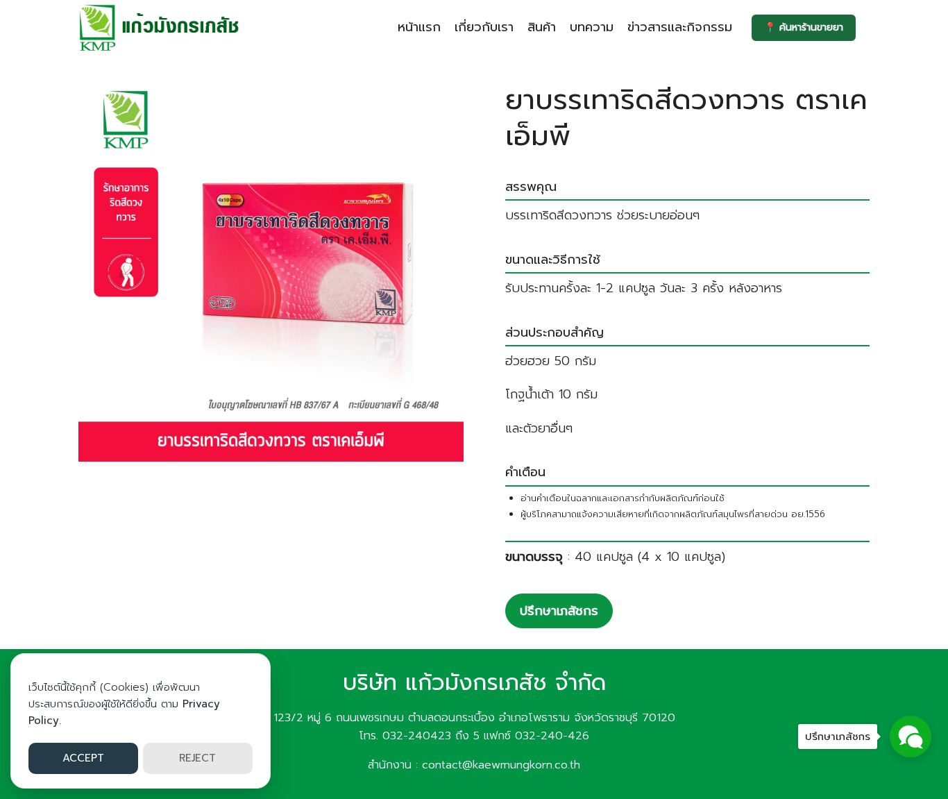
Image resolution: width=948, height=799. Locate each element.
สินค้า (541, 27)
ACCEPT (83, 758)
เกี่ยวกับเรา (484, 27)
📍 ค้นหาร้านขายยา (803, 27)
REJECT (197, 758)
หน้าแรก (419, 27)
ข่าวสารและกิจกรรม (679, 27)
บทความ (591, 27)
